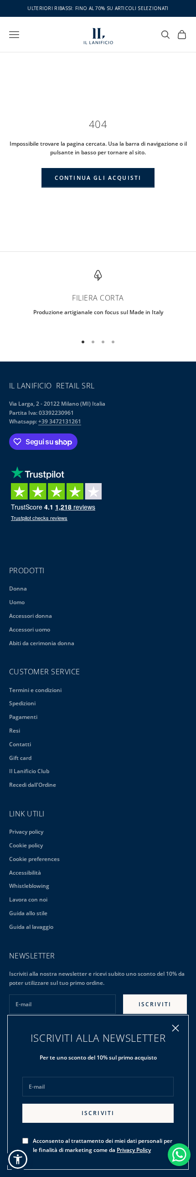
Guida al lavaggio (31, 927)
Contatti (20, 744)
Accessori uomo (29, 629)
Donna (18, 588)
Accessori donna (30, 616)
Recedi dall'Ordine (32, 785)
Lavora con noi (28, 899)
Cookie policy (26, 845)
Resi (14, 730)
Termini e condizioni (35, 690)
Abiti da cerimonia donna (41, 643)
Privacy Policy (134, 1150)
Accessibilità (25, 872)
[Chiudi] (175, 1028)
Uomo (17, 602)
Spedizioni (22, 703)
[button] (17, 1159)
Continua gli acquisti (98, 178)
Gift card (20, 758)
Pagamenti (23, 717)
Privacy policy (26, 832)
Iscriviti (98, 1113)
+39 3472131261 (59, 421)
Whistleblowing (29, 886)
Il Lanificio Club (29, 771)
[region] (98, 298)
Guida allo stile (28, 913)
